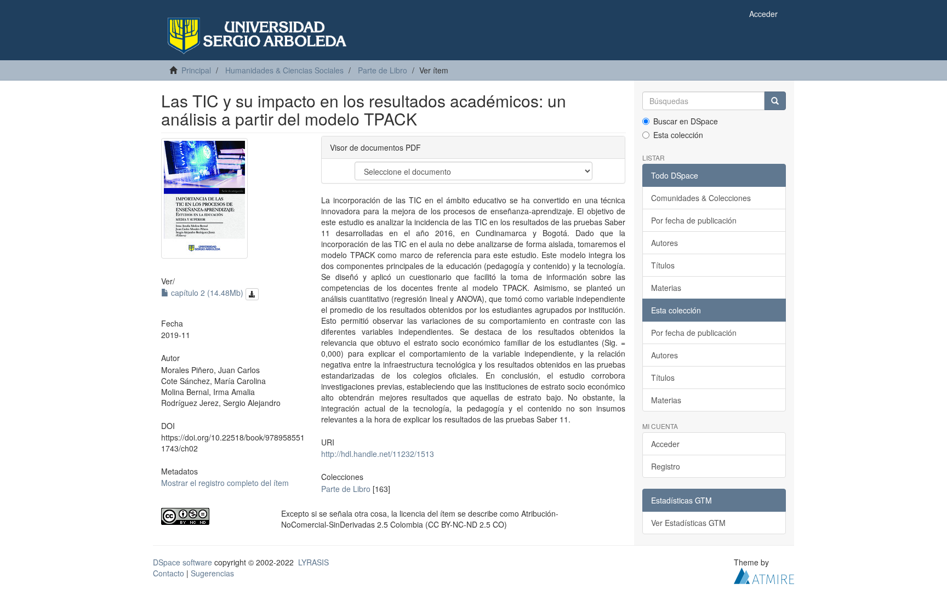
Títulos (663, 265)
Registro (665, 466)
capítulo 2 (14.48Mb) (207, 292)
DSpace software (182, 562)
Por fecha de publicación (694, 220)
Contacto (168, 573)
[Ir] (775, 100)
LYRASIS (313, 562)
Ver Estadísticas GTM (688, 522)
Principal (196, 70)
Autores (664, 242)
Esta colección (678, 134)
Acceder (665, 443)
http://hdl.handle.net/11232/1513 (377, 453)
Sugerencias (212, 573)
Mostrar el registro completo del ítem (225, 482)
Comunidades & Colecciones (701, 197)
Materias (666, 287)
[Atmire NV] (764, 574)
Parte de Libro (382, 70)
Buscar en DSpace (685, 121)
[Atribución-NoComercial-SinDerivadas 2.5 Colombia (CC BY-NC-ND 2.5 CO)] (213, 516)
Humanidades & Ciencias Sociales (284, 70)
